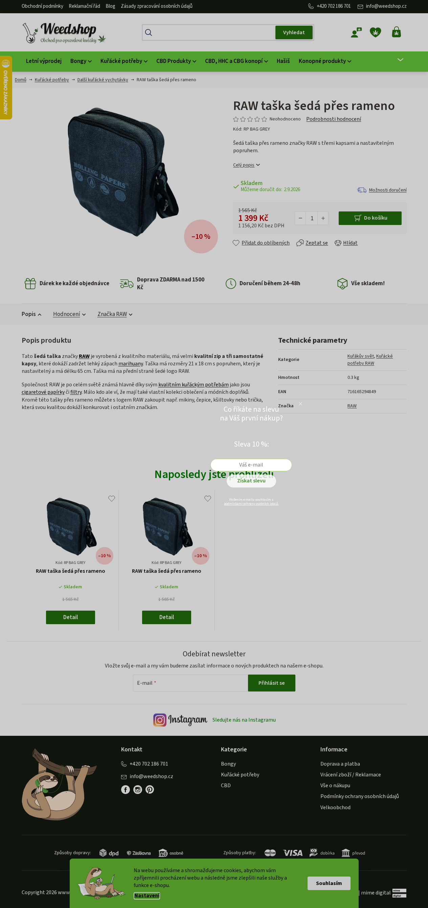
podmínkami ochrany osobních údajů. (251, 503)
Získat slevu (251, 480)
